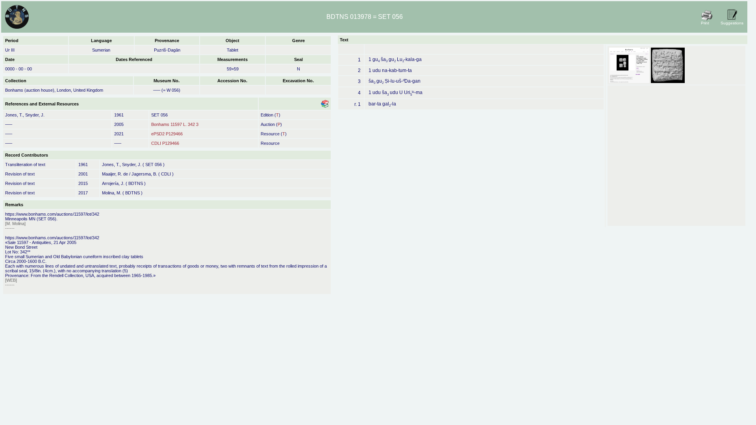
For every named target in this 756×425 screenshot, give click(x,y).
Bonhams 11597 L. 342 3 (174, 124)
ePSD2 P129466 (167, 133)
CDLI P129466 (165, 143)
